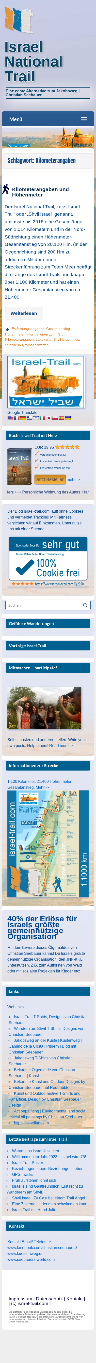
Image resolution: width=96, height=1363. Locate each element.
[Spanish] (61, 418)
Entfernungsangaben (28, 329)
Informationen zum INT (44, 334)
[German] (23, 418)
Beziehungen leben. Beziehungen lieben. (48, 1168)
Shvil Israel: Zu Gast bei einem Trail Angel (48, 1198)
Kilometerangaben (19, 339)
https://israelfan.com (31, 1123)
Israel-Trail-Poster (27, 1163)
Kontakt (74, 1298)
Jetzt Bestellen (50, 479)
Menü (15, 119)
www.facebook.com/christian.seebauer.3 (42, 1248)
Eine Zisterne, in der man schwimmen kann (49, 1204)
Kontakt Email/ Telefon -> (29, 1242)
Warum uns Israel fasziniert (35, 1151)
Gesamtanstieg (58, 329)
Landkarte (43, 339)
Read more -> (61, 746)
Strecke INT (14, 345)
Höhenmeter (14, 334)
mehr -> (73, 480)
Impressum (20, 1298)
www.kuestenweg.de (25, 1253)
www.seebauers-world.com (31, 1259)
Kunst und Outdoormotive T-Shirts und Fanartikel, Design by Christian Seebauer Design (45, 1099)
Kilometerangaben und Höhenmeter (40, 191)
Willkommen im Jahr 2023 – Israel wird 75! (49, 1157)
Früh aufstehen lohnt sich (34, 1180)
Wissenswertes (36, 345)
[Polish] (55, 418)
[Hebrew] (36, 418)
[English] (10, 418)
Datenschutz (49, 1298)
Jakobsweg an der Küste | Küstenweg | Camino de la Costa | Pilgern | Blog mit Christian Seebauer (45, 1046)
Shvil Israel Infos (66, 339)
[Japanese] (49, 418)
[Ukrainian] (68, 418)
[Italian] (42, 418)
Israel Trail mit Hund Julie (34, 1210)
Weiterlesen (24, 313)
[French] (17, 418)
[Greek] (29, 418)
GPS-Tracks (22, 1174)
